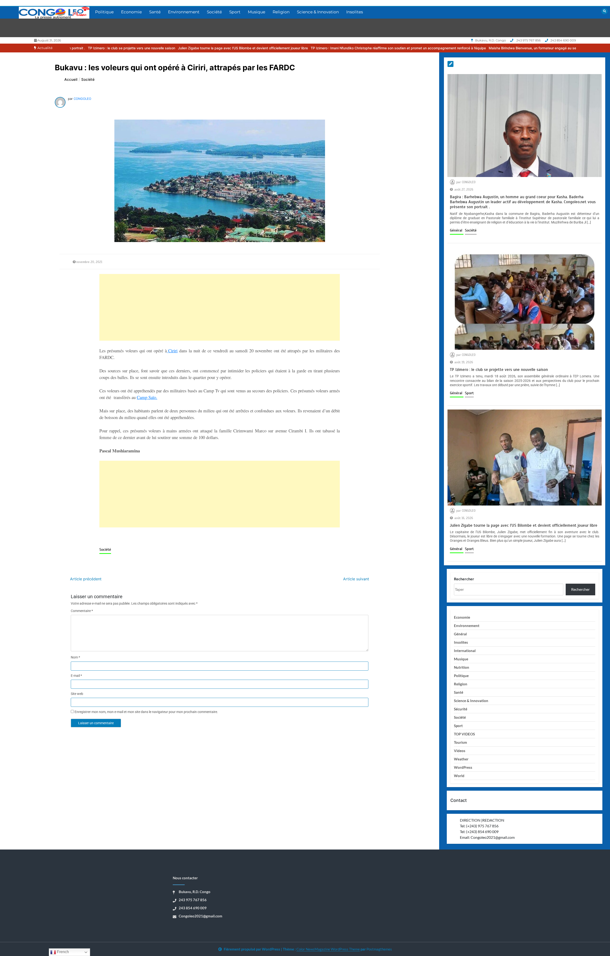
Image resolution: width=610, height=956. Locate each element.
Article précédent (86, 579)
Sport (234, 12)
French (62, 952)
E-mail (76, 676)
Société (214, 12)
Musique (256, 12)
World (459, 776)
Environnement (183, 12)
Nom (75, 657)
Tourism (460, 742)
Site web (77, 694)
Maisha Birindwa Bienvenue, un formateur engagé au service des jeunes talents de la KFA (492, 48)
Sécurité (460, 709)
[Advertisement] (219, 307)
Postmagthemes (379, 949)
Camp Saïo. (147, 397)
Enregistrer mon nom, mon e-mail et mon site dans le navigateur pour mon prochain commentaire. (146, 712)
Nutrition (461, 667)
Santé (155, 12)
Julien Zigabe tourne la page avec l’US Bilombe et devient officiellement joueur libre (176, 48)
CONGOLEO (82, 99)
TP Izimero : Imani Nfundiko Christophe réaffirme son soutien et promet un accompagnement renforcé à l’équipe (331, 48)
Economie (131, 12)
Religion (281, 12)
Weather (461, 759)
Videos (459, 751)
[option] (176, 48)
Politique (104, 12)
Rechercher (464, 579)
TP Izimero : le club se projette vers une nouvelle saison (499, 369)
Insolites (354, 12)
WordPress (463, 767)
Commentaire (82, 611)
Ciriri (172, 351)
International (465, 650)
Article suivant (356, 579)
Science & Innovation (318, 12)
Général (456, 230)
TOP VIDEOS (464, 734)
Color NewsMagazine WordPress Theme (328, 949)
